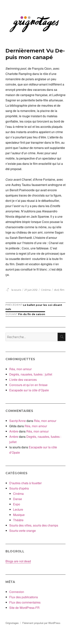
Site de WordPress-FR (24, 607)
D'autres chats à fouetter (25, 483)
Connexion (16, 592)
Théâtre (18, 520)
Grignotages (12, 623)
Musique (19, 515)
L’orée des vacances (23, 379)
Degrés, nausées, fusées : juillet (30, 374)
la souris (16, 289)
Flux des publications (23, 597)
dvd (56, 289)
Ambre (13, 431)
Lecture (18, 509)
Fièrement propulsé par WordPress (41, 623)
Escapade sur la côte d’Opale (29, 390)
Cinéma (46, 289)
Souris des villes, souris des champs (33, 525)
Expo (16, 504)
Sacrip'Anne (17, 421)
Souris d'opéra (19, 488)
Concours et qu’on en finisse (28, 385)
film (62, 289)
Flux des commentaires (25, 602)
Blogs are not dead (18, 561)
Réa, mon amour (20, 369)
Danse (17, 499)
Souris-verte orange (22, 530)
